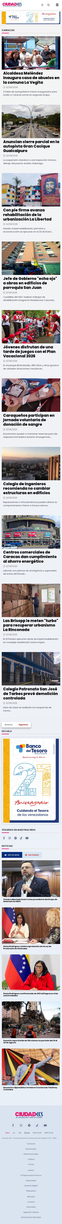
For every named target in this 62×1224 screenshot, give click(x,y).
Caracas (31, 1143)
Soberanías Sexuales (31, 1217)
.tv (14, 1132)
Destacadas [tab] (13, 855)
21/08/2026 (11, 292)
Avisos (31, 1170)
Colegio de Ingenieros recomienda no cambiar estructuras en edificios (26, 488)
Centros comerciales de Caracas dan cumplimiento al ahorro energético (30, 557)
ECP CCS (49, 1132)
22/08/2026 (12, 87)
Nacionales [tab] (33, 855)
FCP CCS (37, 1132)
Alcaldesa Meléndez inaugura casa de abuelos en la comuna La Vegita (31, 78)
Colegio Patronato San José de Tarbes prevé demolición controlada (30, 693)
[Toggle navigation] (56, 4)
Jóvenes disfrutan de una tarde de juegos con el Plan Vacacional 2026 (29, 351)
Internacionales (31, 1154)
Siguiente (23, 724)
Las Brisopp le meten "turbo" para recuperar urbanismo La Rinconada (30, 625)
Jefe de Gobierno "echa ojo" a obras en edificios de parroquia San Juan (30, 283)
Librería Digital (31, 1185)
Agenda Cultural (31, 1212)
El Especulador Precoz (31, 1175)
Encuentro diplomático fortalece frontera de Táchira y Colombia (30, 1088)
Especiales (31, 1180)
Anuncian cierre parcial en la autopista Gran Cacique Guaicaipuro (31, 146)
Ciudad (31, 1201)
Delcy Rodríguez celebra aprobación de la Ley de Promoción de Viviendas (27, 947)
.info (7, 1132)
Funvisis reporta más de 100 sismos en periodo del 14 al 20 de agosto (30, 1041)
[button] (31, 780)
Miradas (31, 1196)
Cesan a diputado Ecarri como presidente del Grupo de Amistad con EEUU (30, 900)
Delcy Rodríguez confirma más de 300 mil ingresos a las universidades (30, 994)
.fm (19, 1132)
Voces (31, 1164)
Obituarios (31, 1190)
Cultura (31, 1159)
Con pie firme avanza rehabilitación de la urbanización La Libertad (27, 214)
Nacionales (31, 1149)
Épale (27, 1132)
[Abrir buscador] (48, 5)
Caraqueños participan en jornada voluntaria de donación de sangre (29, 420)
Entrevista (31, 1207)
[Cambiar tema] (42, 5)
